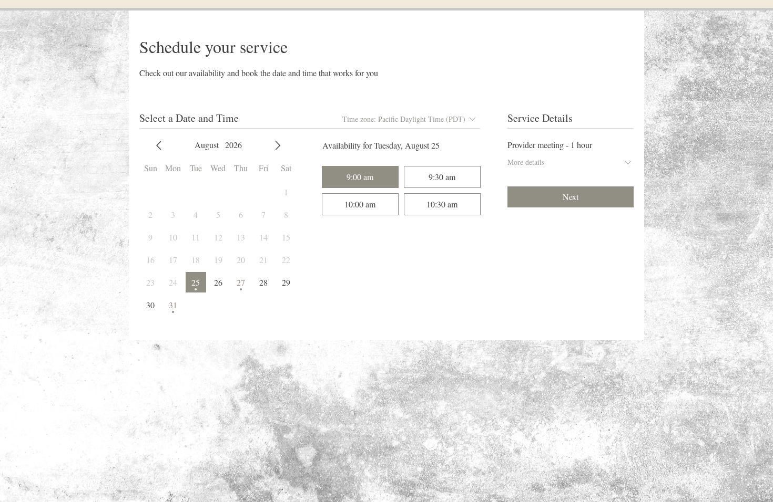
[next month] (277, 145)
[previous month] (158, 145)
